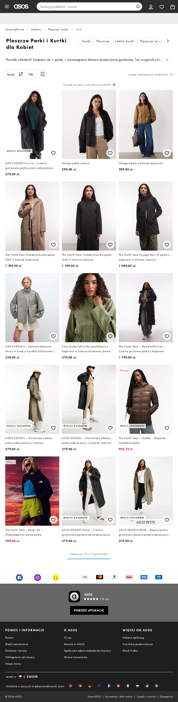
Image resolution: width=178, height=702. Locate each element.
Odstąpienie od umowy (20, 657)
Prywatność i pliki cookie (119, 696)
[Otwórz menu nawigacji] (7, 6)
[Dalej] (168, 41)
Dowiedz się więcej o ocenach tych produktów (87, 84)
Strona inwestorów (75, 657)
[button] (70, 685)
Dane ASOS (94, 696)
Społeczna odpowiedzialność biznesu (87, 650)
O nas (68, 637)
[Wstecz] (76, 41)
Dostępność (166, 696)
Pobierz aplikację (133, 637)
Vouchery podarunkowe (138, 644)
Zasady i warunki (146, 696)
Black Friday (130, 650)
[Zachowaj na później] (53, 153)
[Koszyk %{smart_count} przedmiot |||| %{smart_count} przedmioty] (172, 6)
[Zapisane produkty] (161, 6)
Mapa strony (13, 664)
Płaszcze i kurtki (58, 29)
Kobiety (36, 29)
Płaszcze (103, 41)
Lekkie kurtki (124, 41)
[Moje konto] (150, 6)
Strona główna (14, 29)
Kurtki (86, 41)
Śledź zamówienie (16, 644)
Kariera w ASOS (74, 644)
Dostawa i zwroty (16, 650)
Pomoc (9, 637)
